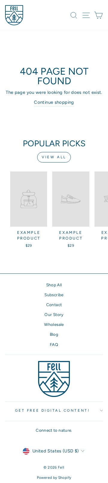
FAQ (54, 344)
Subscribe (53, 294)
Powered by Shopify (54, 478)
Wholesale (54, 324)
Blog (54, 334)
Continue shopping (54, 102)
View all (54, 157)
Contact (54, 304)
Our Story (53, 314)
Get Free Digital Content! (52, 410)
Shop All (54, 284)
